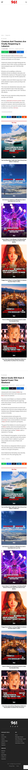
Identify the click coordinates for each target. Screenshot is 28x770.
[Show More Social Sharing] (25, 52)
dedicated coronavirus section (14, 100)
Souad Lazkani (5, 48)
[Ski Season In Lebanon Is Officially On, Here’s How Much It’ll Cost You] (14, 181)
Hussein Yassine (5, 385)
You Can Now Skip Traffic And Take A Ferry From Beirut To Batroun (14, 161)
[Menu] (2, 2)
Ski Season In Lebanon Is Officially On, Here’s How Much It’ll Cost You (14, 200)
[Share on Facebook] (20, 52)
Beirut (2, 395)
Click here (15, 107)
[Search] (26, 2)
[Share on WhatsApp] (5, 52)
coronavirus (17, 55)
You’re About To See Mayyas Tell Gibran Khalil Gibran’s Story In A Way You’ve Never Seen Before (14, 241)
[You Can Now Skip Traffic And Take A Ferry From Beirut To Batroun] (14, 142)
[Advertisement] (14, 20)
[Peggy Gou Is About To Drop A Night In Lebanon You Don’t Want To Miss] (14, 261)
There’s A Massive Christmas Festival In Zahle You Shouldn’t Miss (14, 320)
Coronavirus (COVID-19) (7, 111)
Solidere (18, 392)
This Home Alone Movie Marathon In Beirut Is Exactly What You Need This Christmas (14, 359)
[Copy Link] (12, 52)
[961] (14, 2)
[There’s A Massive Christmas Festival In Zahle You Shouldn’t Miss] (14, 301)
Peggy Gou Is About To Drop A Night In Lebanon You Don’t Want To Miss (14, 280)
